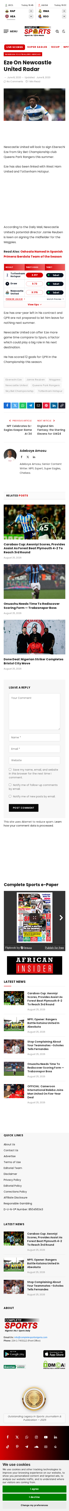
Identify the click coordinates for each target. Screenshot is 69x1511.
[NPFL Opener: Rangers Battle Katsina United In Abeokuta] (14, 1024)
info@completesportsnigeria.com (30, 1337)
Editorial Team (13, 1168)
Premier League (14, 299)
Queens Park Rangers (46, 385)
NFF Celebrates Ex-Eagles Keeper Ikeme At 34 (18, 430)
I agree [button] (34, 1488)
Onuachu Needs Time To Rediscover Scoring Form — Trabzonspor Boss (32, 606)
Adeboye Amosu (33, 451)
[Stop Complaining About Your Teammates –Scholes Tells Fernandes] (14, 1046)
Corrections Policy (15, 1191)
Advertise (10, 1156)
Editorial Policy (13, 1186)
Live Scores (14, 47)
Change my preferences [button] (34, 1505)
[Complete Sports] (37, 31)
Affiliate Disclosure (15, 1197)
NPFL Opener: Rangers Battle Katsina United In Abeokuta (43, 1023)
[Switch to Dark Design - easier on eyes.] (63, 31)
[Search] (57, 31)
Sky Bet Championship (20, 391)
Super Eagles (37, 47)
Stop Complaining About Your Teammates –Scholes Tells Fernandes (45, 1045)
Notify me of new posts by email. (34, 796)
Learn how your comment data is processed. (33, 823)
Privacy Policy (12, 1180)
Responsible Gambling (18, 1203)
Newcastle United (17, 385)
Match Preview (54, 299)
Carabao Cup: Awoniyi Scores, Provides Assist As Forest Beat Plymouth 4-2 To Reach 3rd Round (34, 548)
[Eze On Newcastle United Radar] (34, 120)
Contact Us (11, 1150)
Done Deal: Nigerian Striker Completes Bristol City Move (33, 661)
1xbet (56, 275)
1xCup (55, 47)
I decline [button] (34, 1497)
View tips (33, 304)
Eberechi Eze (14, 379)
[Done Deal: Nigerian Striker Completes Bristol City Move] (34, 637)
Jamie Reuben (35, 379)
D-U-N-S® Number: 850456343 (23, 1209)
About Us (9, 1144)
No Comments (15, 81)
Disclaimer (10, 1174)
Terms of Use (12, 1162)
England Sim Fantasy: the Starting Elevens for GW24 (51, 430)
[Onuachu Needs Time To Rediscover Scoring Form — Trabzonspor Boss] (34, 581)
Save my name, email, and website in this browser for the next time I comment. (33, 773)
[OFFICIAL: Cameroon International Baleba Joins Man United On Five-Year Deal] (14, 1091)
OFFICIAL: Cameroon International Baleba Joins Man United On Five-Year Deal (45, 1091)
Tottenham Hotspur (50, 391)
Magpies (54, 379)
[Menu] (11, 31)
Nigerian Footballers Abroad (23, 54)
